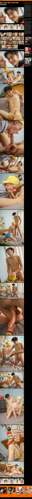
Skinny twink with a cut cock (3, 484)
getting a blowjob (13, 30)
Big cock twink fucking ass (3, 485)
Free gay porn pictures (27, 5)
